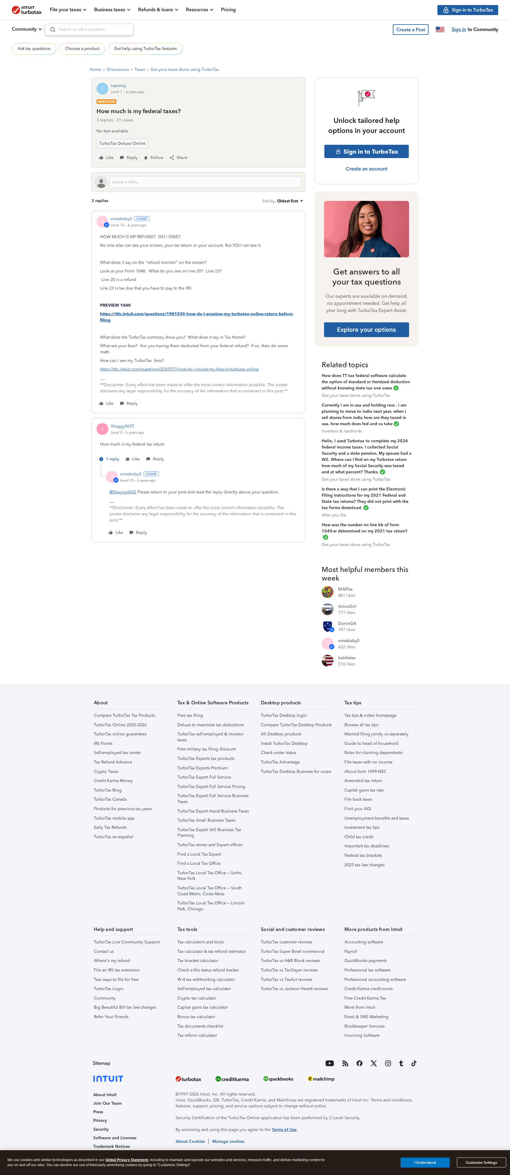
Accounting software (363, 942)
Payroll (350, 951)
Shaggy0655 (122, 426)
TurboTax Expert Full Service (204, 777)
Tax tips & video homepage (370, 715)
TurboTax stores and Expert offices (209, 844)
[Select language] (440, 29)
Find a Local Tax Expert (199, 854)
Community (24, 29)
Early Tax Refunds (110, 827)
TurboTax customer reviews (286, 942)
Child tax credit (358, 836)
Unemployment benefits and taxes (376, 818)
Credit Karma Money (113, 780)
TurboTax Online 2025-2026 (120, 724)
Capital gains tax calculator (202, 1007)
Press (98, 1111)
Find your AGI (357, 808)
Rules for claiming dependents (373, 752)
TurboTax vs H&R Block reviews (290, 960)
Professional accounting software (375, 979)
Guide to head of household (371, 743)
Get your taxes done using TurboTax (185, 69)
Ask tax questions (34, 48)
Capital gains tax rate (364, 790)
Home (95, 69)
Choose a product (82, 48)
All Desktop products (281, 734)
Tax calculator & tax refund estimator (211, 951)
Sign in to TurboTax (371, 151)
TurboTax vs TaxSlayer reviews (289, 970)
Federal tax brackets (363, 855)
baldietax (347, 657)
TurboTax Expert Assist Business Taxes (213, 811)
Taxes (140, 69)
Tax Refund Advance (113, 762)
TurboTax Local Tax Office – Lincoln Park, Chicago (211, 906)
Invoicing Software (362, 1035)
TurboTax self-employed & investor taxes (210, 737)
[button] (411, 29)
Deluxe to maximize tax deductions (210, 724)
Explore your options (366, 329)
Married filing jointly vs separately (376, 734)
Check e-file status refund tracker (208, 970)
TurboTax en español (113, 836)
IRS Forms (103, 743)
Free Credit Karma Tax (365, 998)
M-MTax (345, 589)
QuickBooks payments (365, 960)
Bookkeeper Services (364, 1026)
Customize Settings (481, 1163)
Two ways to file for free (116, 979)
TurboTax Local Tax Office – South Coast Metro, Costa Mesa (209, 890)
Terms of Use (284, 1129)
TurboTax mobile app (114, 818)
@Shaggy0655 (122, 492)
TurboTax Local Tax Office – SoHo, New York (210, 875)
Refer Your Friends (111, 1016)
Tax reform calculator (197, 1035)
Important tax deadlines (366, 846)
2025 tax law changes (364, 864)
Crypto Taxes (106, 771)
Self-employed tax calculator (204, 988)
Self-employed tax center (117, 752)
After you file (334, 515)
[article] (198, 312)
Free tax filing (190, 715)
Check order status (278, 752)
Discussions (118, 69)
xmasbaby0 (121, 218)
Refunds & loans (155, 9)
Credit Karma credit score (368, 988)
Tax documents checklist (200, 1026)
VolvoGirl (347, 606)
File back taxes (358, 799)
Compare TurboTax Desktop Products (296, 724)
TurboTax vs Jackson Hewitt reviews (294, 988)
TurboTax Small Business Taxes (206, 820)
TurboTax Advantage (280, 762)
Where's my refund (112, 960)
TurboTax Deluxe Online (122, 143)
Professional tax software (367, 970)
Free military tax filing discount (206, 749)
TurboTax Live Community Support (127, 942)
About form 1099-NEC (365, 771)
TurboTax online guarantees (120, 734)
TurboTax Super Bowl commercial (293, 951)
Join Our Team (107, 1103)
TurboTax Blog (108, 790)
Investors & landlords (342, 431)
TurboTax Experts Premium (202, 768)
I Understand (425, 1162)
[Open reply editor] (198, 182)
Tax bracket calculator (197, 960)
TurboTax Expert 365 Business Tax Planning (209, 832)
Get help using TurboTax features (145, 48)
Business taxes (109, 9)
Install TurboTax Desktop (284, 743)
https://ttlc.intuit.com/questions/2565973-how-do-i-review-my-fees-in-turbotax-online (179, 369)
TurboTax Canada (110, 799)
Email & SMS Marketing (366, 1016)
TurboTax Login (108, 988)
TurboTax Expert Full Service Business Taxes (213, 798)
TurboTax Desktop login (284, 715)
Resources (197, 9)
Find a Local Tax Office (198, 863)
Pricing (228, 9)
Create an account (367, 169)
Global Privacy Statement (126, 1160)
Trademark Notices (111, 1146)
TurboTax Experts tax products (205, 758)
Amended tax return (363, 780)
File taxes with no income (368, 762)
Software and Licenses (114, 1137)
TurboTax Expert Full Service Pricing (211, 786)
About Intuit (105, 1094)
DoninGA (347, 623)
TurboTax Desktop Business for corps (296, 771)
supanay (118, 85)
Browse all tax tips (361, 724)
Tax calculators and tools (200, 942)
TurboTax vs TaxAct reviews (286, 979)
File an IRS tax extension (117, 970)
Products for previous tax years (123, 808)
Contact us (104, 951)
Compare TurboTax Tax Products (124, 715)
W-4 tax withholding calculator (206, 979)
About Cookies (190, 1141)
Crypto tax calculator (196, 998)
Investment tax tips (361, 827)
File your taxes (65, 9)
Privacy (100, 1120)
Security (101, 1129)
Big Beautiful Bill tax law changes (125, 1007)
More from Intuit (359, 1007)
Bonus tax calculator (196, 1016)
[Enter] (50, 29)
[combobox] (89, 29)
